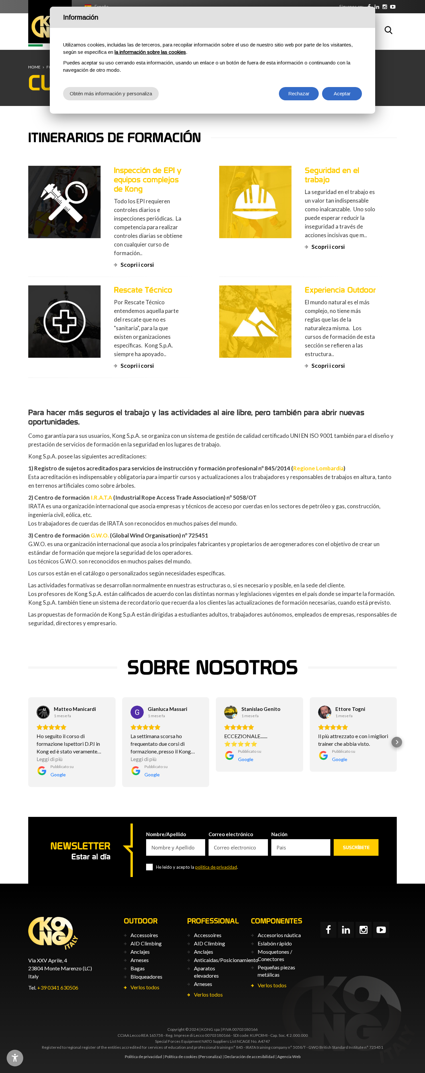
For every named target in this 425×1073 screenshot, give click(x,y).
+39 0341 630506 (57, 987)
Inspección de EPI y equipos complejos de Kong (148, 179)
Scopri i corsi (137, 264)
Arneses (139, 960)
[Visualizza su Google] (43, 712)
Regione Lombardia (318, 468)
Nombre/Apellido (166, 834)
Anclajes (140, 951)
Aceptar (342, 93)
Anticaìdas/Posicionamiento (226, 960)
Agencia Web (288, 1056)
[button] (28, 742)
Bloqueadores (146, 976)
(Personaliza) (210, 1056)
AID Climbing (146, 943)
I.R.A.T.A (101, 497)
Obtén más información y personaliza (111, 93)
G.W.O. (100, 535)
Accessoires (144, 935)
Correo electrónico (231, 834)
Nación (279, 834)
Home (34, 66)
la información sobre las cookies (150, 52)
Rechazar (298, 93)
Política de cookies (181, 1056)
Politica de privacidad (143, 1056)
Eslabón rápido (275, 943)
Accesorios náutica (279, 935)
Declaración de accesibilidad (249, 1056)
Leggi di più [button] (49, 759)
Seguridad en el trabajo (332, 174)
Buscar (388, 30)
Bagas (137, 968)
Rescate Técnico (143, 290)
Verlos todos (144, 987)
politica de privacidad (216, 867)
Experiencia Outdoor (340, 290)
